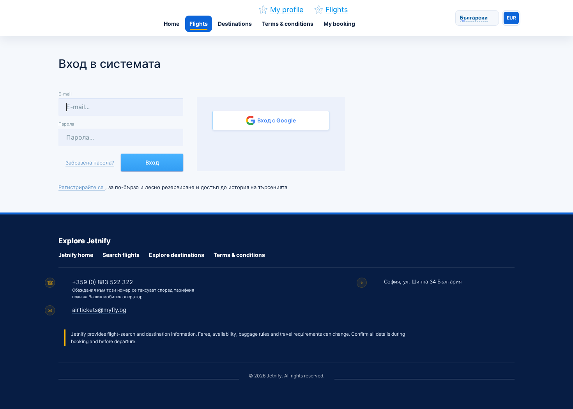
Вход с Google (276, 120)
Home (171, 23)
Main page (101, 18)
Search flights (121, 254)
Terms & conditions (287, 23)
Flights (198, 23)
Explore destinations (176, 254)
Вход (152, 162)
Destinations (235, 23)
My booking (339, 23)
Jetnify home (75, 254)
